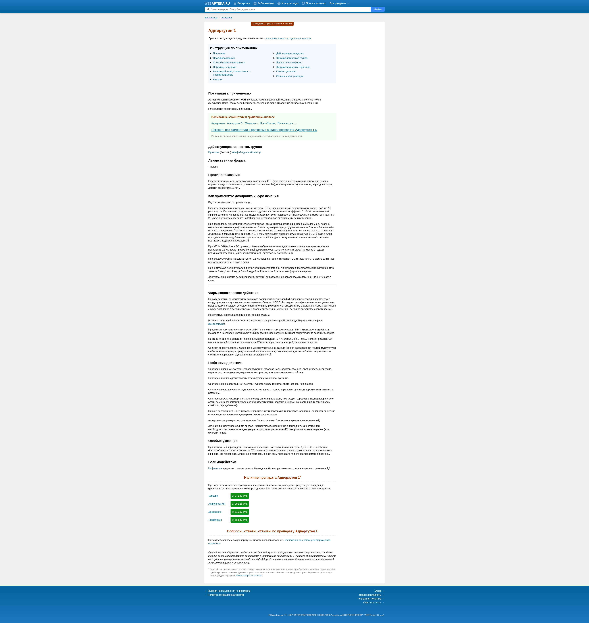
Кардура (213, 495)
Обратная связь (372, 602)
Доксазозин (214, 512)
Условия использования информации (229, 591)
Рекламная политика (369, 598)
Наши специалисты (370, 595)
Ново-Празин (267, 123)
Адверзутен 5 (235, 123)
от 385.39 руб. (240, 520)
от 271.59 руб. (240, 495)
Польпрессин (285, 123)
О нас (378, 591)
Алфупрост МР (216, 503)
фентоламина (216, 324)
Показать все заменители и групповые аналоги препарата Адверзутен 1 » (264, 129)
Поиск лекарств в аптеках (249, 575)
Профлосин (215, 520)
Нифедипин (215, 468)
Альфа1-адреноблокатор (246, 152)
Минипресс (251, 123)
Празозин (213, 152)
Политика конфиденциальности (226, 595)
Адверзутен (218, 123)
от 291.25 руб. (240, 503)
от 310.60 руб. (240, 512)
